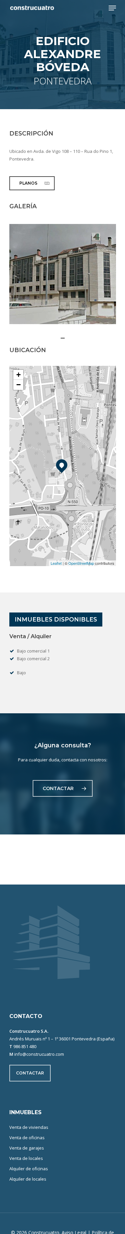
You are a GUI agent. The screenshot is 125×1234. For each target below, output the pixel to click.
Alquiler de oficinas (28, 1169)
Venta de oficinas (27, 1138)
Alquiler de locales (27, 1179)
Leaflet (56, 563)
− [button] (18, 385)
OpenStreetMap (81, 563)
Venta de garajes (26, 1148)
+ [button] (18, 375)
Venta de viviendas (28, 1127)
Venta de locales (26, 1158)
